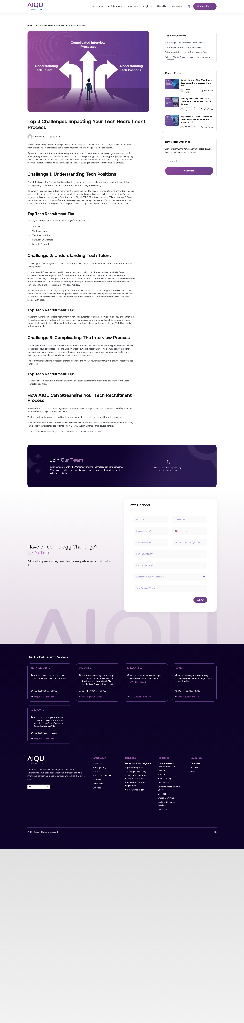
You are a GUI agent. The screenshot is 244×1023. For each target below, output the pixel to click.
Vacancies (195, 763)
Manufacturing (164, 778)
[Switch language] (189, 6)
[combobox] (38, 787)
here (99, 431)
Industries (131, 6)
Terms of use (99, 771)
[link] (62, 25)
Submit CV (195, 767)
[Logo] (37, 6)
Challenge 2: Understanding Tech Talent (184, 47)
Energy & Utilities (166, 798)
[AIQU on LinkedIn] (215, 832)
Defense (162, 794)
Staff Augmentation (134, 789)
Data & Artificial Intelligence (138, 763)
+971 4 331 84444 (138, 682)
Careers (176, 6)
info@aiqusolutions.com (44, 697)
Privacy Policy (99, 767)
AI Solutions (114, 6)
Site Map (97, 787)
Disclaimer (97, 779)
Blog (192, 771)
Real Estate (163, 782)
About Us (161, 6)
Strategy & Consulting (135, 771)
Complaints (98, 783)
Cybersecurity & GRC (135, 767)
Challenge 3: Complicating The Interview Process (188, 52)
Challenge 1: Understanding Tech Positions (186, 43)
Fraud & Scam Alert (102, 775)
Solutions (97, 6)
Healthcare (163, 809)
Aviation (161, 770)
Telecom (162, 774)
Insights (146, 6)
